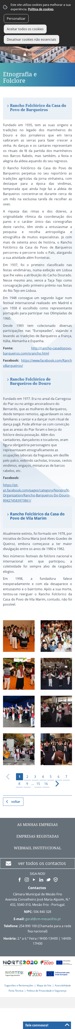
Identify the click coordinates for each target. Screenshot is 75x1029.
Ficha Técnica (16, 990)
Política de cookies (40, 9)
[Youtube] (34, 879)
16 (46, 783)
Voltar (15, 801)
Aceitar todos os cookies (25, 29)
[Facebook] (19, 879)
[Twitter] (48, 879)
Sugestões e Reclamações (18, 985)
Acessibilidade (63, 985)
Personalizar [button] (16, 18)
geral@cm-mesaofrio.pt (43, 919)
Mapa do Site (44, 985)
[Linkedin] (41, 879)
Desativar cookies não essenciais (31, 39)
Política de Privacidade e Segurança (46, 990)
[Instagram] (27, 879)
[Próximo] (54, 783)
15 (38, 783)
